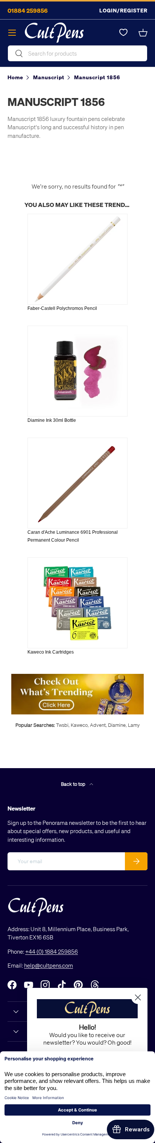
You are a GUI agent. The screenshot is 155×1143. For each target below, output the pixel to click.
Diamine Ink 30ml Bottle (51, 420)
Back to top (74, 784)
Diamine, (117, 725)
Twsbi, (63, 725)
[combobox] (77, 53)
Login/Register (123, 10)
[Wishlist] (123, 32)
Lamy (134, 725)
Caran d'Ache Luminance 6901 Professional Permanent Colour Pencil (72, 536)
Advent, (98, 725)
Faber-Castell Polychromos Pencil (62, 308)
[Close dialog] (137, 997)
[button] (143, 32)
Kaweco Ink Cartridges (50, 652)
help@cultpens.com (48, 965)
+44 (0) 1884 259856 (51, 951)
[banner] (77, 676)
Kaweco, (80, 725)
